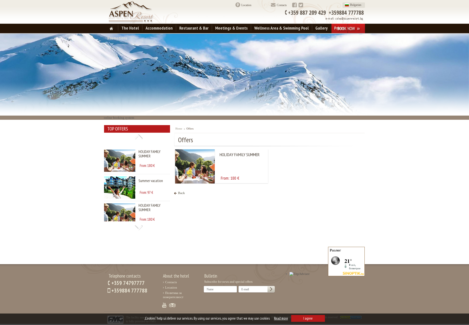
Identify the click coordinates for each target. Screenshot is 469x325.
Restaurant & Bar (194, 28)
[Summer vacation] (119, 190)
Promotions (117, 38)
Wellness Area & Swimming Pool (281, 28)
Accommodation (159, 28)
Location (246, 5)
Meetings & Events (231, 28)
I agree (308, 318)
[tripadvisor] (172, 308)
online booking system (119, 117)
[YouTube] (164, 308)
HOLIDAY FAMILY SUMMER (149, 146)
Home (178, 128)
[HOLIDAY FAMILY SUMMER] (119, 163)
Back (181, 193)
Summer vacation (151, 173)
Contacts (282, 5)
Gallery (321, 28)
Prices (339, 28)
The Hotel (130, 28)
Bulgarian (355, 5)
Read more (281, 318)
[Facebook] (294, 6)
